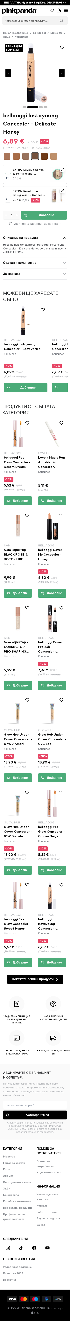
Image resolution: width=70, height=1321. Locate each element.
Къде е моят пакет (49, 1172)
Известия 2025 (13, 1273)
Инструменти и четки (17, 1182)
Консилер (21, 36)
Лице (6, 36)
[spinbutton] (11, 215)
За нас (41, 1225)
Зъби (6, 1188)
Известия (9, 1280)
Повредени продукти (17, 1208)
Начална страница (17, 33)
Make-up (56, 33)
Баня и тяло (11, 1195)
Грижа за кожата (14, 1163)
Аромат (8, 1176)
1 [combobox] (6, 177)
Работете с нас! (47, 1212)
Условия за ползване (17, 1267)
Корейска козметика (17, 1201)
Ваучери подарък (48, 1218)
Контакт (42, 1205)
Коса (6, 1169)
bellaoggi (39, 33)
